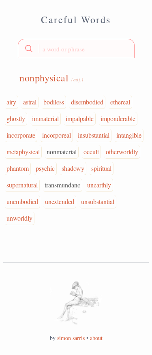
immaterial (45, 118)
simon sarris (71, 338)
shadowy (73, 168)
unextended (59, 201)
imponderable (118, 118)
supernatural (22, 185)
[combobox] (76, 48)
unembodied (22, 201)
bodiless (53, 102)
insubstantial (93, 135)
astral (29, 102)
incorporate (20, 135)
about (96, 338)
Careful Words (76, 19)
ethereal (120, 102)
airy (11, 102)
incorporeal (56, 135)
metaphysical (23, 151)
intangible (128, 135)
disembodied (87, 102)
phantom (17, 168)
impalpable (80, 118)
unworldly (19, 218)
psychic (45, 168)
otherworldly (122, 151)
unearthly (99, 185)
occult (91, 151)
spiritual (101, 168)
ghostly (15, 118)
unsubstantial (97, 201)
